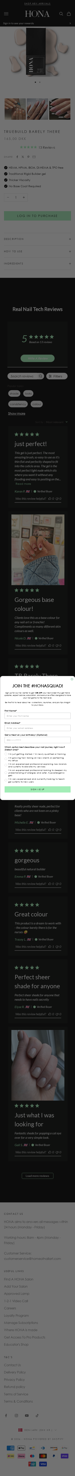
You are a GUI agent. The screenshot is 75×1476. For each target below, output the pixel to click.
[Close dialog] (72, 679)
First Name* (11, 710)
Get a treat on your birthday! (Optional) (26, 735)
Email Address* (12, 722)
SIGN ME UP (37, 789)
